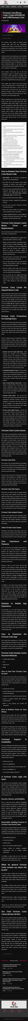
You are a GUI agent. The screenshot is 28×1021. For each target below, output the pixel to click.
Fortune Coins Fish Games (11, 139)
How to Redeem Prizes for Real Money (13, 152)
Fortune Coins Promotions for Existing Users (14, 135)
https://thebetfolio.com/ (7, 953)
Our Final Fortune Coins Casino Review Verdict (13, 165)
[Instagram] (12, 1011)
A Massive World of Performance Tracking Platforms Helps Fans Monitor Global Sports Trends (14, 980)
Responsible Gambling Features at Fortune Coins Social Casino (15, 159)
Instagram (16, 1010)
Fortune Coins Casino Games (10, 136)
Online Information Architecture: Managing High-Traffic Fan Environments (13, 987)
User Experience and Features (10, 144)
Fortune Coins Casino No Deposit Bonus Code (12, 133)
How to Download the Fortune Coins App (13, 147)
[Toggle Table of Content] (23, 124)
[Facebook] (4, 1011)
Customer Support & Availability (11, 154)
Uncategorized (5, 20)
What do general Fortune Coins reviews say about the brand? (14, 162)
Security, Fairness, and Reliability (13, 157)
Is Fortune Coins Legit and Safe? (11, 156)
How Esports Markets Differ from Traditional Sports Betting (12, 965)
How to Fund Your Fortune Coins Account (14, 151)
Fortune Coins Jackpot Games (11, 141)
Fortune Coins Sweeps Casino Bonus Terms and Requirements (13, 130)
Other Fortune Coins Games (11, 142)
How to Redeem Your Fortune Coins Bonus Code (13, 126)
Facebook (9, 1010)
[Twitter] (19, 1011)
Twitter (23, 1010)
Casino (4, 968)
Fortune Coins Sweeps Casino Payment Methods (12, 149)
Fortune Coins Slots (9, 138)
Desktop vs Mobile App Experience (11, 145)
